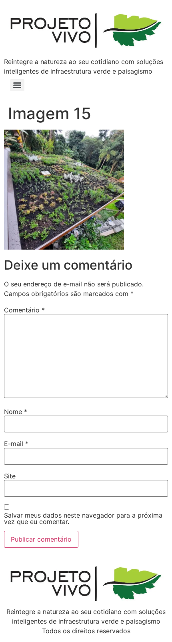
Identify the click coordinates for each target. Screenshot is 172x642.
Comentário (24, 310)
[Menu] (17, 85)
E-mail (16, 443)
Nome (15, 411)
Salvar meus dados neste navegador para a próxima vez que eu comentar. (83, 518)
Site (10, 476)
